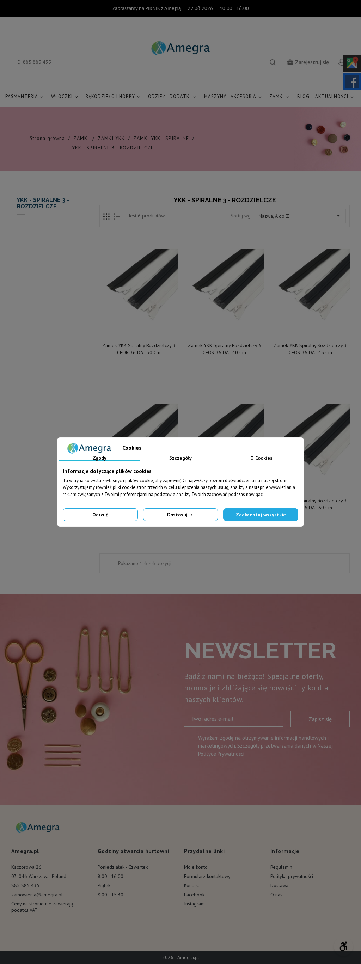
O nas (276, 894)
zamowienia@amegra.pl (37, 894)
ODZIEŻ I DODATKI (172, 96)
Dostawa (279, 885)
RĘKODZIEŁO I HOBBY (113, 96)
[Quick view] (139, 331)
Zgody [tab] (99, 458)
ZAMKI (279, 96)
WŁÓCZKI (65, 96)
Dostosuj (178, 514)
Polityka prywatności (291, 876)
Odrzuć (100, 514)
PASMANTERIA (24, 96)
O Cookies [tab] (261, 458)
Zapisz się (320, 719)
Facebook (194, 894)
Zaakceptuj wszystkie (261, 514)
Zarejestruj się (308, 62)
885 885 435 (25, 885)
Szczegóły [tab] (180, 458)
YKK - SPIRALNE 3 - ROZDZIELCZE (43, 203)
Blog (303, 96)
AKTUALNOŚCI (335, 96)
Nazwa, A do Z (300, 215)
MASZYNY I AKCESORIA (233, 96)
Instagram (194, 904)
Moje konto (196, 867)
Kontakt (191, 885)
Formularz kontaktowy (207, 876)
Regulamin (281, 867)
